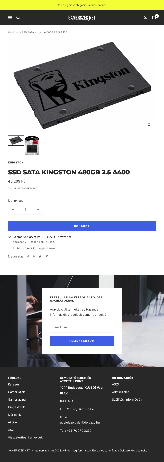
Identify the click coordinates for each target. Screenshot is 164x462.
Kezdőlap (13, 32)
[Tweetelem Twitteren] (40, 256)
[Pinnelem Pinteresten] (34, 256)
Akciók (12, 422)
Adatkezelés (120, 392)
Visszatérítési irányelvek (25, 437)
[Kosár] (154, 17)
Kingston (16, 162)
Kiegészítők (16, 407)
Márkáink (14, 415)
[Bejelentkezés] (145, 17)
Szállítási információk (127, 399)
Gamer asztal (17, 399)
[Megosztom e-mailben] (46, 256)
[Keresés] (18, 17)
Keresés (14, 384)
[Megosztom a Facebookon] (28, 256)
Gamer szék (16, 392)
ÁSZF (12, 430)
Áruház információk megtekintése (34, 248)
